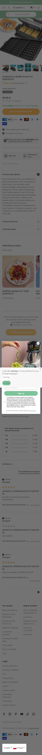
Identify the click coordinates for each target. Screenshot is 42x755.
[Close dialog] (38, 343)
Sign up (21, 393)
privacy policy (33, 410)
